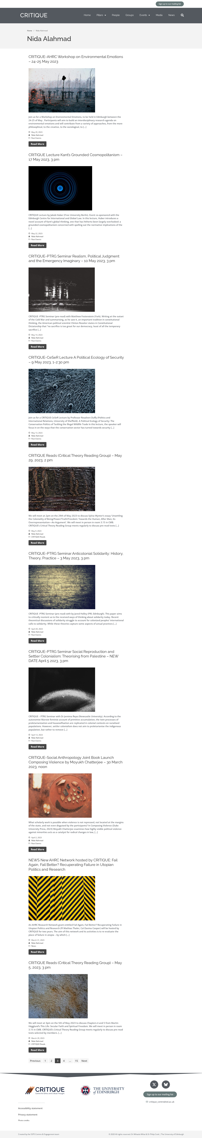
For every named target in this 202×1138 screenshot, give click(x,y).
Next (84, 1060)
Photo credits (23, 1120)
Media (159, 15)
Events (143, 15)
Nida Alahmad (37, 135)
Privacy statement (27, 1114)
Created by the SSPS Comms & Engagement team (38, 1134)
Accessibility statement (30, 1108)
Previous (35, 1060)
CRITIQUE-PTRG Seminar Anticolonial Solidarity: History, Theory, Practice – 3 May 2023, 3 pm (76, 555)
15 (76, 1060)
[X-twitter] (154, 1084)
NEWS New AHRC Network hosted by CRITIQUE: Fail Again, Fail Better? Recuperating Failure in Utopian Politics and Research (73, 865)
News (171, 15)
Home (87, 15)
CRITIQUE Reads (38, 537)
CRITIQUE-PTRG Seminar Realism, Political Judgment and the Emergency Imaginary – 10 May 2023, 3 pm (74, 258)
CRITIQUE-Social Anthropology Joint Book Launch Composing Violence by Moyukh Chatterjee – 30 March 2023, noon (76, 762)
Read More (37, 144)
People (116, 15)
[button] (182, 15)
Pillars (100, 15)
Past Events (36, 138)
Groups (130, 15)
